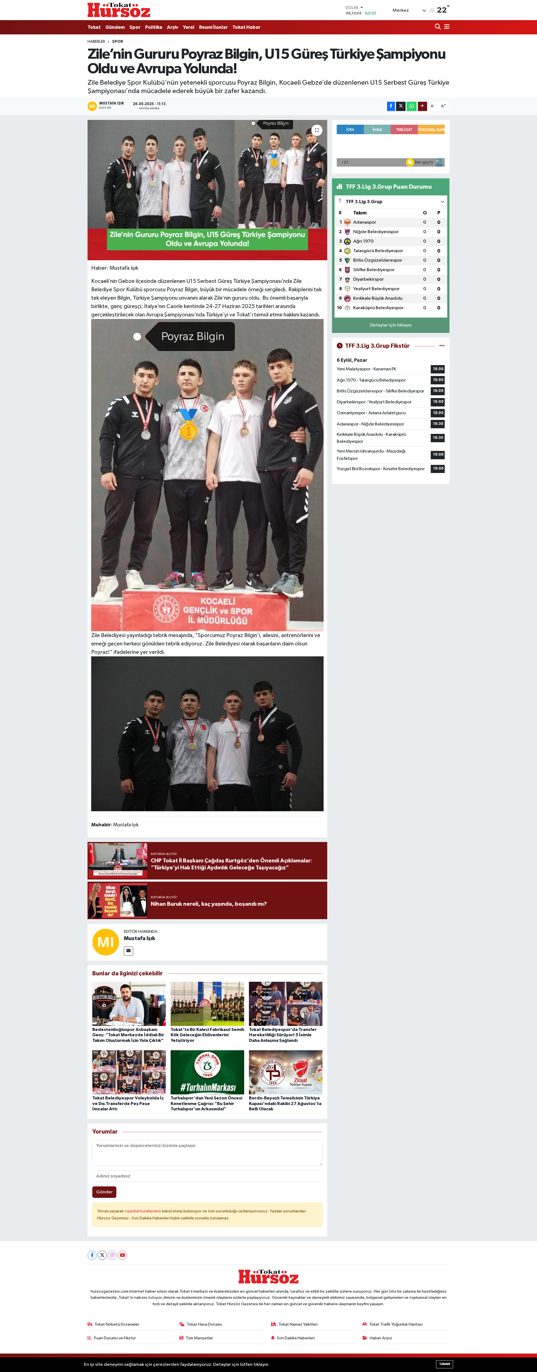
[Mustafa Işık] (105, 942)
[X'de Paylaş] (401, 106)
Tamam (444, 1364)
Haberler (96, 42)
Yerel (188, 27)
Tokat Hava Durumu (204, 1324)
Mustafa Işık (139, 938)
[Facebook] (92, 1255)
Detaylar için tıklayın (391, 325)
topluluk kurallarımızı (143, 1211)
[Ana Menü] (446, 27)
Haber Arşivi (381, 1338)
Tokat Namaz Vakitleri (298, 1324)
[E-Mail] (128, 951)
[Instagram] (112, 1255)
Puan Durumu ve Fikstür (115, 1338)
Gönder (104, 1192)
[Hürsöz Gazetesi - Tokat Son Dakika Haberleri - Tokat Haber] (119, 10)
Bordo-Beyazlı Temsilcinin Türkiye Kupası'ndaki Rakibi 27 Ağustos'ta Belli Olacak (285, 1103)
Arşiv (172, 27)
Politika (153, 27)
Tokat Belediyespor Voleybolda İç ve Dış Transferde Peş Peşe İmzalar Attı (128, 1103)
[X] (102, 1255)
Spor (134, 27)
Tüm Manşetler (199, 1338)
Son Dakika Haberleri (296, 1338)
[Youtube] (122, 1255)
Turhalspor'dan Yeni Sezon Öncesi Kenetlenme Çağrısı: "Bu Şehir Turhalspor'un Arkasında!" (206, 1103)
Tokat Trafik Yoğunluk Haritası (396, 1324)
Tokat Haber (246, 27)
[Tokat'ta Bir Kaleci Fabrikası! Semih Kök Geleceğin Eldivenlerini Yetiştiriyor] (207, 1003)
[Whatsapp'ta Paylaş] (411, 106)
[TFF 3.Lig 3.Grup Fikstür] (442, 346)
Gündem (115, 27)
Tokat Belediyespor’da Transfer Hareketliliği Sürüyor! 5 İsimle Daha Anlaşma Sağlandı (283, 1034)
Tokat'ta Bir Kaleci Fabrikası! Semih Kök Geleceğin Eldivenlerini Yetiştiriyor (207, 1034)
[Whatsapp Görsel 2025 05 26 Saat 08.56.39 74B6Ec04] (207, 733)
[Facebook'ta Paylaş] (391, 106)
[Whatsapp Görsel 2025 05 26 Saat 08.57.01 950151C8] (207, 474)
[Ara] (438, 27)
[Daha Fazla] (422, 106)
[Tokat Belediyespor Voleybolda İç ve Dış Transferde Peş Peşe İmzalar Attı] (129, 1072)
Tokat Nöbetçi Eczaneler (117, 1324)
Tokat (94, 27)
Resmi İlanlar (213, 27)
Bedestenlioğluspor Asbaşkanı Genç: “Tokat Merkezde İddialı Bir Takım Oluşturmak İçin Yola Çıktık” (128, 1034)
